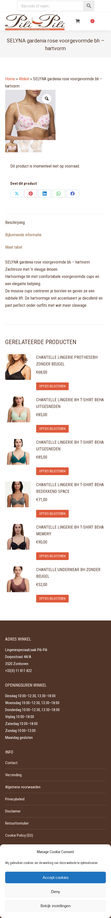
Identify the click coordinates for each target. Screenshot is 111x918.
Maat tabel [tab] (13, 247)
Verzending (13, 775)
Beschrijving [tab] (15, 222)
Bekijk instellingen (55, 906)
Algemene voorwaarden (23, 787)
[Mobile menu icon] (103, 21)
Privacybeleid (15, 799)
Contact (11, 762)
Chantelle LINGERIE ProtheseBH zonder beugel (67, 360)
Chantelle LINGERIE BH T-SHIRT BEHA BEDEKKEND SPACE (70, 488)
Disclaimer (13, 811)
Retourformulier (17, 823)
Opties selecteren (52, 386)
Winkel (24, 78)
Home (10, 78)
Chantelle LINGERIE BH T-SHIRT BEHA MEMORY (70, 530)
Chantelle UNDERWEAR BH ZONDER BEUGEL (68, 573)
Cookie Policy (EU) (19, 835)
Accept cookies (56, 877)
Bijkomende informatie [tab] (23, 234)
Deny (55, 891)
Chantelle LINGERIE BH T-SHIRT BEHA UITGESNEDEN (70, 403)
